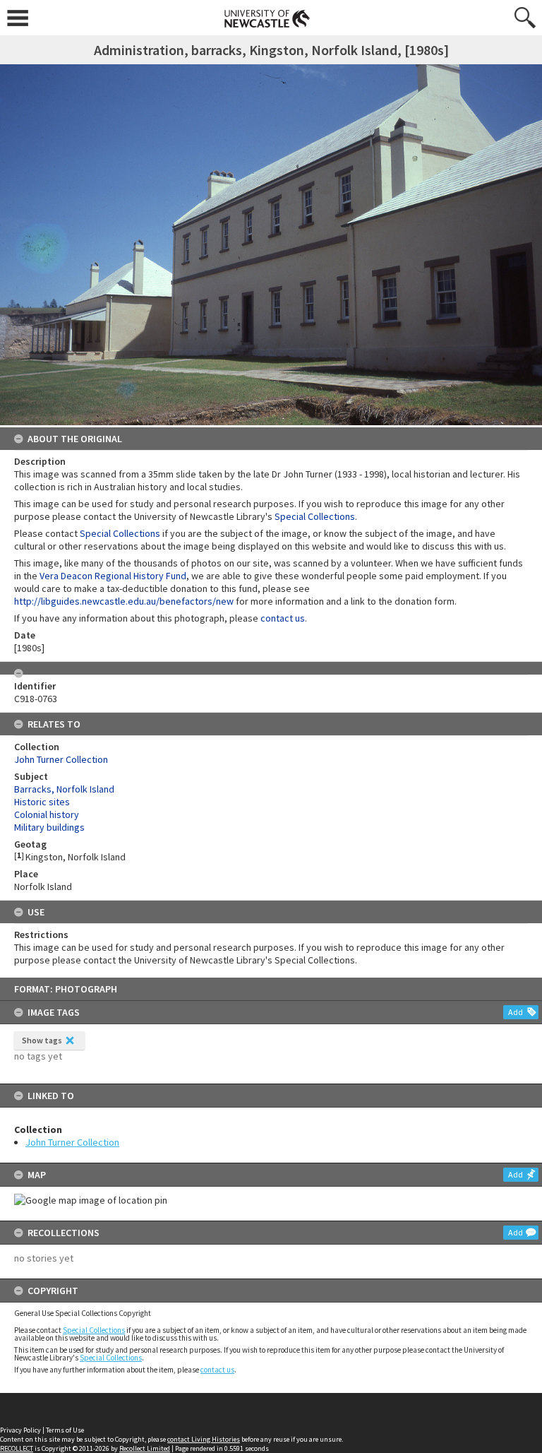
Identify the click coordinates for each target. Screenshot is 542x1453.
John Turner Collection (72, 1142)
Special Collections (94, 1330)
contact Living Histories (203, 1439)
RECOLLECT (16, 1448)
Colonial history (46, 814)
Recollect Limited (144, 1448)
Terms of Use (65, 1430)
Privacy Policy (20, 1430)
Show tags (42, 1040)
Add (515, 1012)
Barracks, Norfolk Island (64, 789)
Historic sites (42, 801)
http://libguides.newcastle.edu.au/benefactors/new (124, 601)
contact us (217, 1370)
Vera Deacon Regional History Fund (113, 575)
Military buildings (49, 827)
